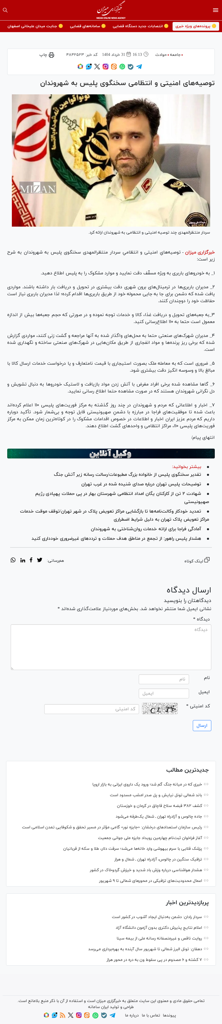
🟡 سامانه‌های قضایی (88, 26)
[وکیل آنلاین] (111, 453)
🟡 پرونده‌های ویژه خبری (195, 26)
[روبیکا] (80, 68)
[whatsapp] (13, 560)
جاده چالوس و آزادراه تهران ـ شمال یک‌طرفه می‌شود (159, 816)
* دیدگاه (201, 619)
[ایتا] (114, 68)
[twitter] (39, 561)
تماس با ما (151, 1015)
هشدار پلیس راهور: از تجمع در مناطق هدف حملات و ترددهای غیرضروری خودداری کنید (116, 538)
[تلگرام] (139, 68)
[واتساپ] (122, 68)
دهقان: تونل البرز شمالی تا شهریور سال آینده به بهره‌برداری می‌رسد (145, 949)
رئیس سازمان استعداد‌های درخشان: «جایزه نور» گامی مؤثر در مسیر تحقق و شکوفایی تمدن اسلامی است (112, 827)
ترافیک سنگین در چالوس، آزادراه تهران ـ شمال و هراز (158, 859)
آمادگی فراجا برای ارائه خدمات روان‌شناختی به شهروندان (146, 529)
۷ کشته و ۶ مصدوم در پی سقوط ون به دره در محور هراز (154, 960)
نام (207, 678)
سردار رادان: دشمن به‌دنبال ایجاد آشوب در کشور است (157, 917)
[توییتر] (97, 68)
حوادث (161, 55)
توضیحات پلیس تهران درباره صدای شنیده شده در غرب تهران (141, 484)
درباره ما (132, 1015)
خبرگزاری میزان (200, 252)
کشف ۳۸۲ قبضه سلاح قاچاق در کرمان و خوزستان (159, 806)
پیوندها (169, 1015)
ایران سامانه (98, 1007)
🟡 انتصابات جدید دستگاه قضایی (141, 26)
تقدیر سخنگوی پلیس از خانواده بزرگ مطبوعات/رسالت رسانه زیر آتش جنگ (127, 474)
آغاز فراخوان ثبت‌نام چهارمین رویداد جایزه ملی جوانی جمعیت (150, 838)
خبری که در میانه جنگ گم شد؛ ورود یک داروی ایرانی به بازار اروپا (147, 784)
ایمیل (204, 692)
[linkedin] (22, 560)
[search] (5, 10)
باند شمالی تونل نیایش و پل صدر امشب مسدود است (156, 795)
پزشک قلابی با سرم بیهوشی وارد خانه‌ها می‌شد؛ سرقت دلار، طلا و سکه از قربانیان (132, 849)
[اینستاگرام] (105, 68)
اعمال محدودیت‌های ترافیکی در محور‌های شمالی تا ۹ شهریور (150, 881)
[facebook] (31, 560)
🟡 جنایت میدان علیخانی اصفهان (35, 26)
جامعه (175, 55)
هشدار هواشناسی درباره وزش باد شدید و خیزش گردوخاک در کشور (146, 870)
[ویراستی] (89, 68)
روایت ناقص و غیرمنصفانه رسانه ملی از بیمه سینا (159, 938)
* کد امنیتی (198, 706)
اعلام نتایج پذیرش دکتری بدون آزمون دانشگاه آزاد (159, 928)
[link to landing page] (111, 10)
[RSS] (62, 1017)
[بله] (131, 68)
